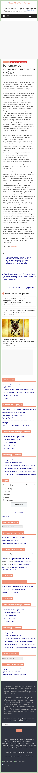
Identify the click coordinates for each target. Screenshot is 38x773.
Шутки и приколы (9, 448)
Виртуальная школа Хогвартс (11, 540)
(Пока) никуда (8, 500)
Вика (3, 559)
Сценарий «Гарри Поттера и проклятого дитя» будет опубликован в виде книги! (18, 341)
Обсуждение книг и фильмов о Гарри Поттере (18, 389)
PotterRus (13, 246)
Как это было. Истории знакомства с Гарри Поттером (19, 409)
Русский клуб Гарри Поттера (23, 752)
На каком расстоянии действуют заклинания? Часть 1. (16, 264)
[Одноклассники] (29, 11)
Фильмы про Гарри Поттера (18, 62)
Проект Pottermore (9, 445)
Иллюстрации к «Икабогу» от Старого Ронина (18, 468)
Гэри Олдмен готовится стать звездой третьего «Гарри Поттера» (19, 311)
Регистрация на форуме (11, 395)
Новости (6, 62)
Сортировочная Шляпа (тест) (20, 559)
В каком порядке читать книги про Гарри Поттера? (18, 586)
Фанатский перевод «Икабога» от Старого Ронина (19, 465)
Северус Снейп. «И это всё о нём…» (13, 415)
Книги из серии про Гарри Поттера (14, 437)
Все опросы (5, 516)
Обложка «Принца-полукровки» (22, 287)
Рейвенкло (7, 494)
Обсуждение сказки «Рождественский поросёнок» (19, 471)
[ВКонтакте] (28, 11)
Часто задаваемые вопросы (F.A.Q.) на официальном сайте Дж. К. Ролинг (18, 257)
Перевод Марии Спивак (9, 418)
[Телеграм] (31, 11)
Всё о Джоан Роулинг (10, 460)
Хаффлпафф (8, 497)
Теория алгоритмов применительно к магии (16, 425)
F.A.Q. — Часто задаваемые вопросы (13, 589)
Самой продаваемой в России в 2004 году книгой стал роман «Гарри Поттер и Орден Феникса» (19, 277)
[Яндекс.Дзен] (33, 11)
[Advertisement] (19, 40)
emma (4, 567)
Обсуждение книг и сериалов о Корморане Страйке (20, 474)
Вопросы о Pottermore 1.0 (10, 592)
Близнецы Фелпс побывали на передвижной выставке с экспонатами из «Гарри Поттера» (17, 300)
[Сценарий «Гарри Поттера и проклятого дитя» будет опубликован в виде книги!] (15, 320)
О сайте (6, 398)
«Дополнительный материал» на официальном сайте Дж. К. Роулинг (17, 261)
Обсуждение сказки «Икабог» (13, 463)
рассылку (25, 720)
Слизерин (7, 491)
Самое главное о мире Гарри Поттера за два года (19, 392)
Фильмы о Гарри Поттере (12, 439)
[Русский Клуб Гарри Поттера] (19, 3)
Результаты (19, 512)
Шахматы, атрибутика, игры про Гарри (14, 543)
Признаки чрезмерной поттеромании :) (14, 412)
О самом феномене (10, 442)
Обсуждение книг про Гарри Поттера (13, 537)
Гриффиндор (8, 489)
